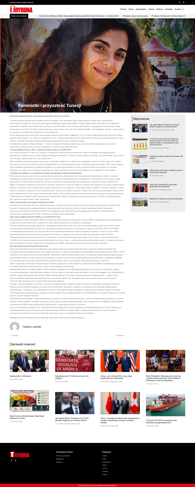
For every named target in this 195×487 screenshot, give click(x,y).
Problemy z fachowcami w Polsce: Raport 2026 (123, 16)
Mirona (30, 2)
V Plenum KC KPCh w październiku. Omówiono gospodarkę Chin (162, 421)
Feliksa (25, 2)
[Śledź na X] (183, 2)
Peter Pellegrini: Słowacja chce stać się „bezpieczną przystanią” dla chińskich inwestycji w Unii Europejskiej (163, 378)
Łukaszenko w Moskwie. (154, 16)
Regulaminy (60, 459)
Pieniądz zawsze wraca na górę (88, 16)
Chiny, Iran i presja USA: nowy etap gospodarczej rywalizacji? (163, 185)
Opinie (151, 9)
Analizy (178, 9)
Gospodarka (141, 9)
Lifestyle (169, 9)
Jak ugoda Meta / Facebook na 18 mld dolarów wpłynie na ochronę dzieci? (164, 126)
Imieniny (13, 2)
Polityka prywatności (63, 456)
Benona (19, 2)
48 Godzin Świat (164, 130)
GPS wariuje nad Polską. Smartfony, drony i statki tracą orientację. (166, 171)
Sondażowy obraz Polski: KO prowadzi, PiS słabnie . (166, 157)
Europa (161, 148)
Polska (123, 9)
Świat (131, 9)
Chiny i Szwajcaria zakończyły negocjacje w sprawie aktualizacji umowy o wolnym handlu (120, 420)
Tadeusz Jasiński (32, 326)
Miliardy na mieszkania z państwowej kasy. (166, 199)
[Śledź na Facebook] (179, 2)
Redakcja (59, 462)
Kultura (160, 9)
